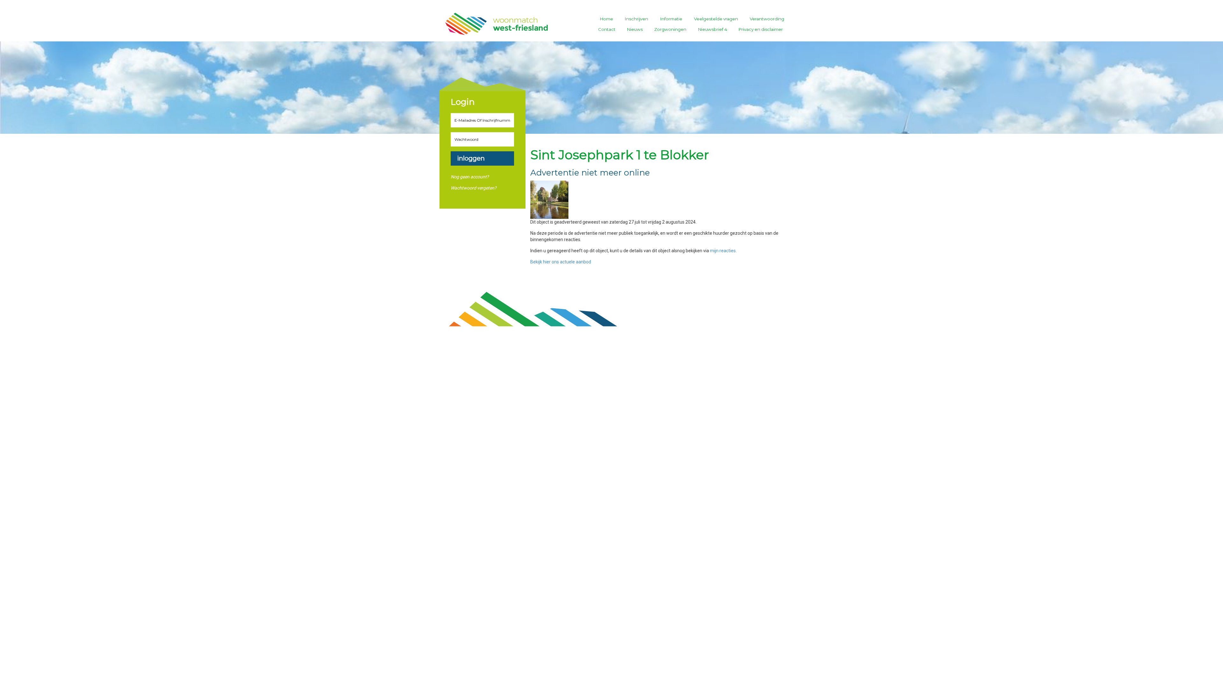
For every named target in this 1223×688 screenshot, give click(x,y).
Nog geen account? (470, 176)
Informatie (671, 18)
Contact (606, 29)
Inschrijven (636, 18)
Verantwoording (767, 18)
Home (606, 18)
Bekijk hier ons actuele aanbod (560, 261)
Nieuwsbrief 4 (712, 29)
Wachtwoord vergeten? (474, 187)
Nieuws (635, 29)
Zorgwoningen (670, 29)
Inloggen (471, 158)
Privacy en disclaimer (761, 29)
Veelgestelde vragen (716, 18)
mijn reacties (723, 250)
